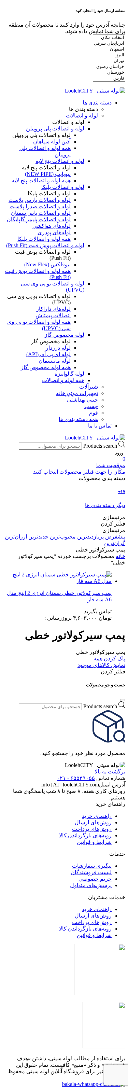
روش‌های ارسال (93, 822)
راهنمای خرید (97, 816)
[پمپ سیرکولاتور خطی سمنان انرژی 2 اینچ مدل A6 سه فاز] (57, 577)
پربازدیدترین (90, 537)
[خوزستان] (109, 72)
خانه (120, 556)
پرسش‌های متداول (91, 885)
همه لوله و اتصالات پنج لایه (41, 180)
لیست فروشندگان (91, 872)
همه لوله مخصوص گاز (46, 367)
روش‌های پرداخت (92, 829)
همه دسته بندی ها (78, 419)
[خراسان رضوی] (109, 67)
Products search (100, 446)
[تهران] (109, 61)
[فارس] (109, 78)
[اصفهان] (109, 49)
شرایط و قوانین (94, 842)
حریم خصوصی (95, 879)
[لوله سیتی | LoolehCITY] (95, 91)
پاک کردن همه (109, 658)
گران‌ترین (114, 543)
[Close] (122, 700)
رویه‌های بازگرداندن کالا (85, 835)
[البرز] (109, 55)
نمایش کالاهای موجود (101, 665)
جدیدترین (37, 537)
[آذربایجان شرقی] (109, 43)
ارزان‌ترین (16, 537)
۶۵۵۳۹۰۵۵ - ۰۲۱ (76, 778)
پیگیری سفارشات (92, 866)
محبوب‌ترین (62, 537)
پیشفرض (114, 537)
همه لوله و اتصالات (63, 380)
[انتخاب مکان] (109, 38)
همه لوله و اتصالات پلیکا (44, 239)
